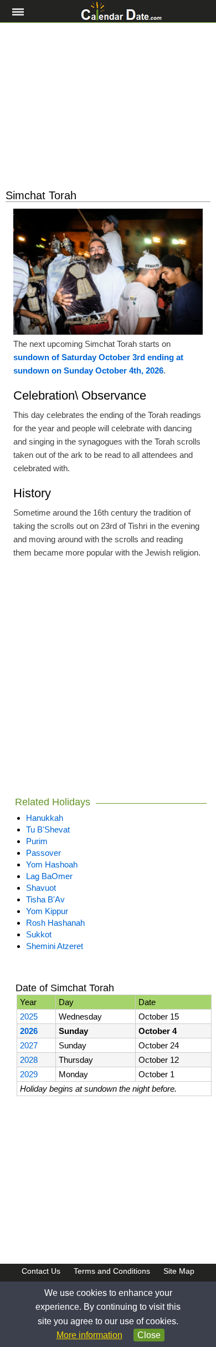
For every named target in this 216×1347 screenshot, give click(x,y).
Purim (37, 841)
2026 (29, 1031)
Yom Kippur (47, 911)
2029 (29, 1074)
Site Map (178, 1271)
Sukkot (39, 934)
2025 (29, 1016)
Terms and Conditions (112, 1271)
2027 (29, 1045)
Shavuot (41, 887)
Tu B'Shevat (48, 829)
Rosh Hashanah (55, 922)
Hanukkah (44, 818)
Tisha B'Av (45, 899)
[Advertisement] (108, 106)
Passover (43, 852)
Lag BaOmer (49, 876)
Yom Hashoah (52, 864)
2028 (29, 1060)
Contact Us (41, 1271)
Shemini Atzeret (54, 946)
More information (89, 1335)
